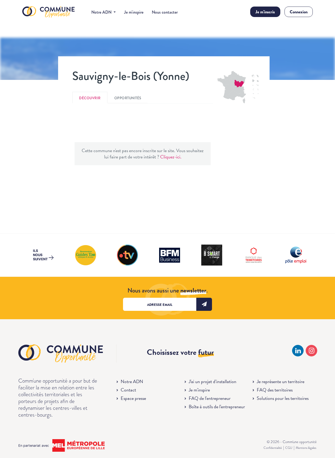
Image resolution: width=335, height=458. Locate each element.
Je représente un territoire (280, 381)
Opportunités (127, 98)
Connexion (299, 12)
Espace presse (133, 398)
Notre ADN (132, 381)
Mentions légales (306, 447)
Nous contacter (165, 12)
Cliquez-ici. (170, 156)
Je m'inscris (265, 12)
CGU (288, 447)
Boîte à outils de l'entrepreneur (217, 406)
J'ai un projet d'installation (212, 381)
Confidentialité (273, 447)
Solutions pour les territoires (283, 398)
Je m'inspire (133, 12)
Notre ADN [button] (102, 12)
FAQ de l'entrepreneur (210, 398)
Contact (128, 389)
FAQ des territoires (275, 389)
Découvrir (90, 98)
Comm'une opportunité (48, 12)
